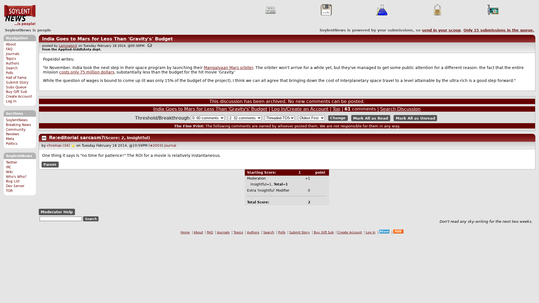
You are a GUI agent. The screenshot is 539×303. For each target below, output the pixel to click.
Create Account (19, 96)
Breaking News (18, 125)
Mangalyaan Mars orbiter (228, 67)
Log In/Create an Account (299, 109)
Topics (11, 59)
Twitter (11, 162)
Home (185, 232)
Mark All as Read (370, 118)
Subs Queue (16, 87)
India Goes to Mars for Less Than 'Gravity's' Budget (107, 39)
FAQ (9, 49)
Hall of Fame (16, 78)
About (11, 44)
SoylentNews (20, 15)
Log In (11, 101)
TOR (9, 191)
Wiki (9, 172)
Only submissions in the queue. (498, 30)
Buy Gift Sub (16, 92)
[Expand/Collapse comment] (44, 138)
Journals (12, 54)
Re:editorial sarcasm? (76, 137)
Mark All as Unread (415, 118)
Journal (170, 146)
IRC (8, 167)
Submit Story (17, 82)
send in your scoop (441, 30)
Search (12, 68)
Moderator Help (57, 212)
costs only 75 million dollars (86, 72)
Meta (10, 139)
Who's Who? (16, 177)
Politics (11, 144)
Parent (50, 165)
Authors (12, 63)
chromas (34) (58, 146)
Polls (9, 73)
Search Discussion (400, 109)
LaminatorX (68, 46)
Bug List (13, 181)
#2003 (156, 146)
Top (336, 109)
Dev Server (15, 186)
